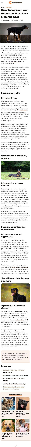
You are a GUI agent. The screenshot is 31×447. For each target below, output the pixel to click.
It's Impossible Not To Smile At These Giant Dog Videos (22, 435)
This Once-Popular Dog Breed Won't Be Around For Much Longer (7, 436)
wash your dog (6, 130)
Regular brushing (22, 110)
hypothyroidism (19, 320)
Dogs (2, 7)
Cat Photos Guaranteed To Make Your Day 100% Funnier (22, 414)
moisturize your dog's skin (19, 267)
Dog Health (9, 7)
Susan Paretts (6, 20)
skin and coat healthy (14, 61)
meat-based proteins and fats (10, 257)
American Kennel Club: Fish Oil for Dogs (14, 384)
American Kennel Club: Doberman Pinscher (15, 375)
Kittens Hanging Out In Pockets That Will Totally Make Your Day (8, 414)
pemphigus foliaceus (21, 197)
